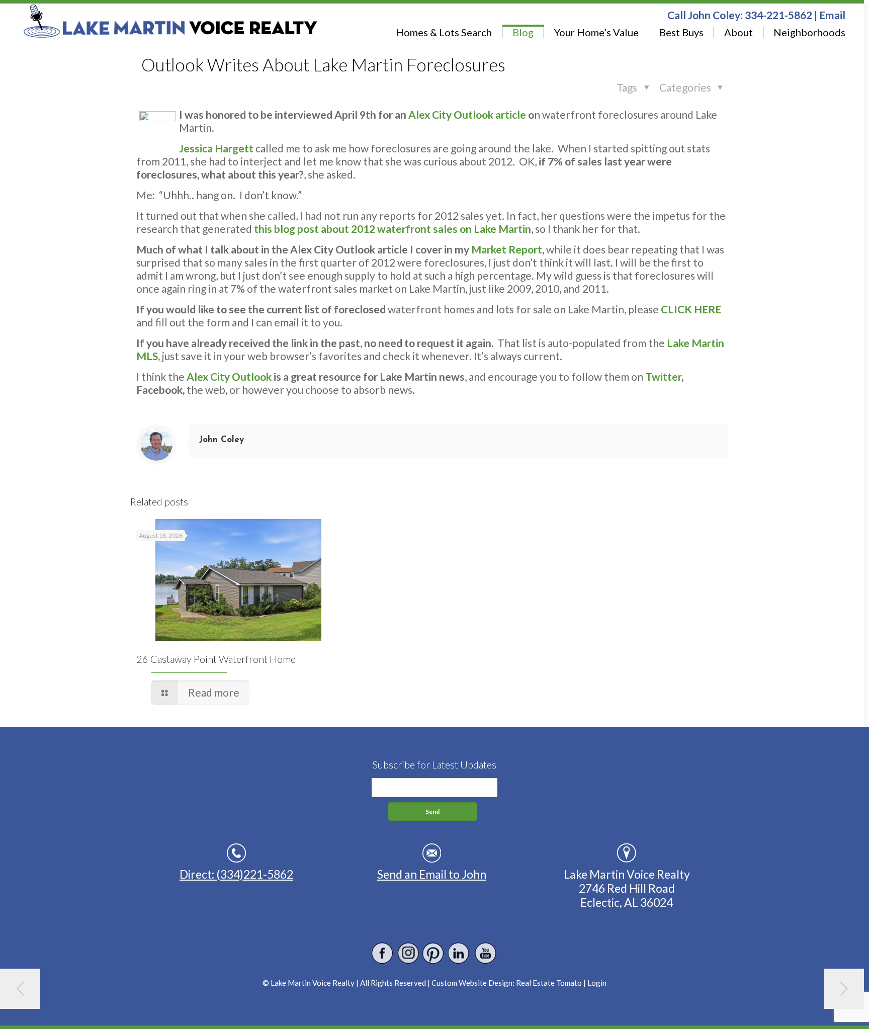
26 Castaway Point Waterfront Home (216, 659)
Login (596, 982)
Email (832, 15)
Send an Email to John (431, 874)
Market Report (506, 249)
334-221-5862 (778, 15)
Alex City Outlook (229, 376)
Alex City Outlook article (467, 114)
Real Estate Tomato (549, 982)
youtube (485, 953)
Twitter (663, 376)
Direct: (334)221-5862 (236, 874)
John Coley (221, 440)
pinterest (433, 953)
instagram (408, 953)
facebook (382, 953)
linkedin (459, 953)
